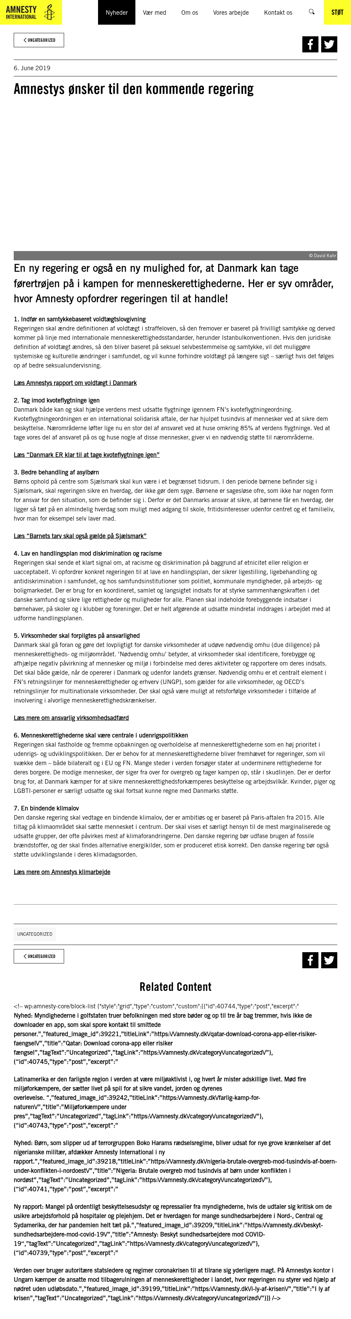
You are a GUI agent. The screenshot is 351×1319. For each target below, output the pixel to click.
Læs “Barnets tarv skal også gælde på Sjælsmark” (80, 535)
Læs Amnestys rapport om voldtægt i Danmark (75, 382)
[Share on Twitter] (329, 44)
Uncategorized (34, 934)
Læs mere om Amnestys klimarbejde (62, 871)
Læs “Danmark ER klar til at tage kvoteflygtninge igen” (87, 454)
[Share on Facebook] (310, 44)
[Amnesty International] (31, 12)
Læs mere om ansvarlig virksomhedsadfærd (71, 717)
